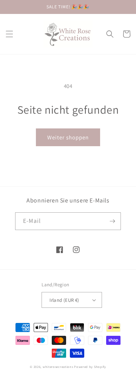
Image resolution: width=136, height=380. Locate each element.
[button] (9, 34)
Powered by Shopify (90, 367)
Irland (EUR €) (64, 300)
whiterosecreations (58, 367)
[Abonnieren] (112, 221)
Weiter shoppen (68, 137)
